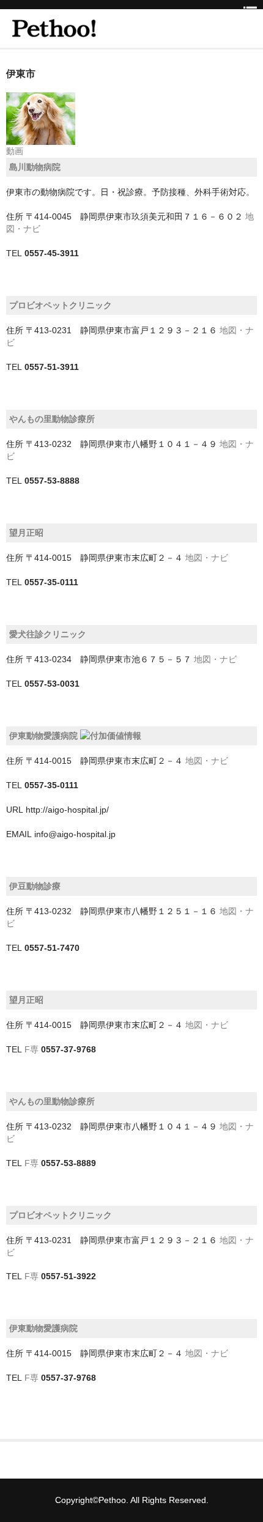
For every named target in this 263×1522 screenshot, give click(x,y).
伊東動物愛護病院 (43, 736)
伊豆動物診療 (35, 886)
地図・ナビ (206, 558)
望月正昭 (26, 533)
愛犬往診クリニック (47, 634)
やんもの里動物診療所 (52, 419)
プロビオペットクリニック (60, 305)
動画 (14, 151)
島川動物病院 (35, 167)
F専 (31, 1049)
